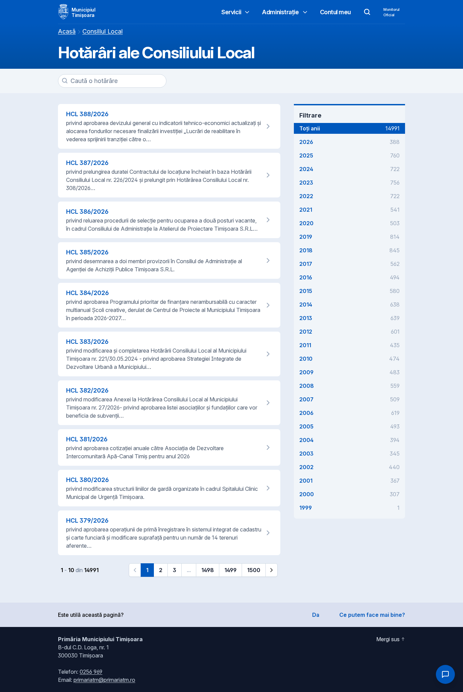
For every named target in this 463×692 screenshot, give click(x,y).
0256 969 (91, 671)
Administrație (280, 12)
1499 (230, 570)
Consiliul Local (102, 31)
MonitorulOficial (391, 12)
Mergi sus (388, 639)
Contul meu (335, 12)
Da (315, 614)
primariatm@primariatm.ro (104, 679)
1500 (253, 570)
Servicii (231, 12)
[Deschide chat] (445, 674)
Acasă (67, 31)
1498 (207, 570)
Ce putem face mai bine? (372, 614)
